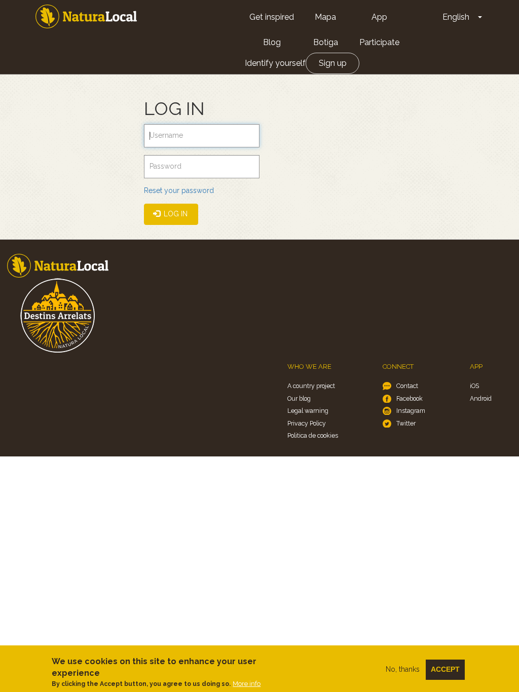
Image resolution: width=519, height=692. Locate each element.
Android (481, 398)
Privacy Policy (306, 423)
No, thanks (403, 669)
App (379, 17)
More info (247, 683)
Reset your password (179, 190)
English (455, 17)
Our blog (299, 398)
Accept (445, 669)
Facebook (409, 398)
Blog (272, 42)
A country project (311, 386)
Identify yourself (275, 63)
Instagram (410, 410)
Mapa (325, 17)
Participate (379, 42)
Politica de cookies (312, 435)
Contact (407, 386)
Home (86, 16)
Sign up (333, 63)
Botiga (325, 42)
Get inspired (271, 17)
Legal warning (307, 410)
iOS (474, 386)
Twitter (406, 423)
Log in (175, 214)
